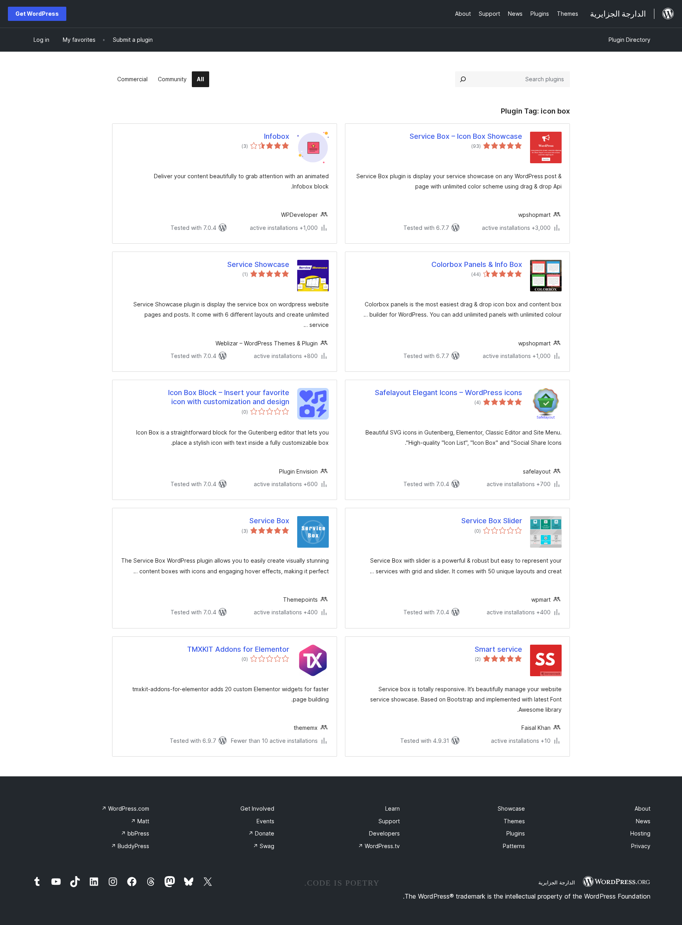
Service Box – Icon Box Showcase (466, 136)
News (643, 821)
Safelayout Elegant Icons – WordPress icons (448, 392)
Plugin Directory (629, 39)
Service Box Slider (491, 521)
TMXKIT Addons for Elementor (238, 649)
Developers (384, 833)
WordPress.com (125, 808)
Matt (140, 821)
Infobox (276, 136)
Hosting (640, 833)
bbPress (135, 833)
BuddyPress (130, 846)
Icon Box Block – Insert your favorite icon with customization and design (228, 397)
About (642, 808)
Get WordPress (37, 13)
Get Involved (257, 808)
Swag (263, 846)
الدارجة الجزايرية (556, 882)
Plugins (515, 833)
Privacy (640, 846)
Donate (261, 833)
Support (389, 821)
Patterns (514, 846)
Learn (392, 808)
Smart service (498, 649)
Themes (514, 821)
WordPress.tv (379, 846)
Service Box (269, 521)
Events (265, 821)
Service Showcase (258, 264)
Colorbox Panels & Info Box (476, 264)
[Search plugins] (463, 79)
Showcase (511, 808)
